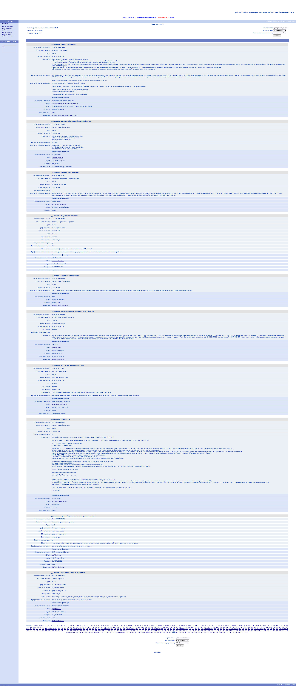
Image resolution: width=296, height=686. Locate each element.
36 (119, 625)
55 (163, 625)
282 (49, 630)
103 (277, 625)
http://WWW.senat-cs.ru (59, 360)
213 (96, 629)
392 (170, 632)
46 (142, 625)
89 (242, 625)
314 (149, 630)
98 (263, 625)
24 (92, 625)
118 (61, 627)
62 (179, 625)
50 (152, 625)
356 (280, 630)
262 (249, 629)
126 (86, 627)
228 (143, 629)
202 (62, 629)
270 (274, 629)
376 (120, 632)
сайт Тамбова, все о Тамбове (146, 17)
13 (66, 625)
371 (105, 632)
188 (280, 627)
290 (74, 630)
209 (84, 629)
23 (89, 625)
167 (214, 627)
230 (149, 629)
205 (71, 629)
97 (260, 625)
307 (127, 630)
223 (127, 629)
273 (283, 629)
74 (207, 625)
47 (145, 625)
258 (236, 629)
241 (183, 629)
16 (73, 625)
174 (236, 627)
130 (98, 627)
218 (112, 629)
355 (277, 630)
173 (233, 627)
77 (214, 625)
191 (27, 629)
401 (198, 632)
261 (246, 629)
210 (87, 629)
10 (59, 625)
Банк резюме (6, 34)
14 (68, 625)
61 (177, 625)
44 (138, 625)
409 (223, 632)
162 (198, 627)
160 (192, 627)
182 (261, 627)
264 (255, 629)
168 (217, 627)
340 (230, 630)
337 (221, 630)
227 (140, 629)
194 (37, 629)
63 (182, 625)
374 (114, 632)
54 (161, 625)
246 (199, 629)
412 (233, 632)
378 (127, 632)
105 (283, 625)
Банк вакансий (7, 28)
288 (68, 630)
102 (274, 625)
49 (149, 625)
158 (186, 627)
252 (218, 629)
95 (256, 625)
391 (167, 632)
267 (265, 629)
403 (205, 632)
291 (77, 630)
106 (286, 625)
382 (139, 632)
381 (136, 632)
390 (164, 632)
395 (180, 632)
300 (105, 630)
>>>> (246, 632)
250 (211, 629)
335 (215, 630)
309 (134, 630)
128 (92, 627)
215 (102, 629)
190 (286, 627)
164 (205, 627)
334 (211, 630)
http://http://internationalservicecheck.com (64, 115)
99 (265, 625)
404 (208, 632)
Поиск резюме (7, 33)
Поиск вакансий (7, 27)
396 (183, 632)
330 (199, 630)
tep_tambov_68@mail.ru (59, 404)
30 (105, 625)
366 (89, 632)
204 (68, 629)
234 (161, 629)
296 (93, 630)
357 (283, 630)
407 (217, 632)
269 (271, 629)
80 (221, 625)
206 (74, 629)
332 (205, 630)
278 (37, 630)
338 (224, 630)
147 (152, 627)
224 (130, 629)
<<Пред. (42, 625)
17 (75, 625)
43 (136, 625)
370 (102, 632)
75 (210, 625)
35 (117, 625)
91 (247, 625)
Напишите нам (5, 685)
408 (220, 632)
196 (43, 629)
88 (240, 625)
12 (64, 625)
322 (174, 630)
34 (115, 625)
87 (237, 625)
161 (195, 627)
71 (200, 625)
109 (34, 627)
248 (205, 629)
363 (80, 632)
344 (243, 630)
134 (111, 627)
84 (230, 625)
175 (239, 627)
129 (95, 627)
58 (170, 625)
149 (158, 627)
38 (124, 625)
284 (55, 630)
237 (171, 629)
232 (155, 629)
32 (110, 625)
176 (242, 627)
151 (164, 627)
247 (202, 629)
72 (203, 625)
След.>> (240, 632)
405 (211, 632)
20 (82, 625)
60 (175, 625)
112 (43, 627)
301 (109, 630)
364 (83, 632)
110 (37, 627)
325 (183, 630)
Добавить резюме (8, 36)
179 (251, 627)
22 (87, 625)
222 (124, 629)
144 (142, 627)
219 (115, 629)
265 (258, 629)
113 (46, 627)
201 (59, 629)
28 (101, 625)
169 (220, 627)
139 (127, 627)
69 (196, 625)
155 (177, 627)
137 (120, 627)
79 (219, 625)
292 (80, 630)
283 (52, 630)
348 (255, 630)
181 (258, 627)
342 (236, 630)
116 (55, 627)
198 (49, 629)
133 (108, 627)
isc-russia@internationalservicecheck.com (65, 103)
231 (152, 629)
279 (40, 630)
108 (31, 627)
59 (173, 625)
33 (112, 625)
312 (143, 630)
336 (218, 630)
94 (253, 625)
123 (77, 627)
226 (137, 629)
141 (133, 627)
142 (136, 627)
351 (265, 630)
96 (258, 625)
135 (114, 627)
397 (186, 632)
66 (189, 625)
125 (83, 627)
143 (139, 627)
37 (122, 625)
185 (270, 627)
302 (112, 630)
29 (103, 625)
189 (283, 627)
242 (186, 629)
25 (94, 625)
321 (171, 630)
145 (145, 627)
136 (117, 627)
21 (85, 625)
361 (73, 632)
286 (62, 630)
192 (30, 629)
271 (277, 629)
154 (173, 627)
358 (286, 630)
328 (193, 630)
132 (105, 627)
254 (224, 629)
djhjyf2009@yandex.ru (59, 204)
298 (99, 630)
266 (261, 629)
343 (240, 630)
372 (108, 632)
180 (255, 627)
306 (124, 630)
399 (192, 632)
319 (165, 630)
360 (70, 632)
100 (268, 625)
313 (146, 630)
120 (67, 627)
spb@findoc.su (56, 555)
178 (248, 627)
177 (245, 627)
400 (195, 632)
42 (133, 625)
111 (40, 627)
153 (170, 627)
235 (165, 629)
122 (73, 627)
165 (208, 627)
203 (65, 629)
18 (78, 625)
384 (145, 632)
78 (216, 625)
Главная (5, 24)
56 (166, 625)
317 (158, 630)
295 (90, 630)
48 (147, 625)
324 (180, 630)
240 (180, 629)
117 (58, 627)
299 (102, 630)
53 (159, 625)
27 (99, 625)
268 (268, 629)
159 (189, 627)
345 (246, 630)
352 (268, 630)
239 (177, 629)
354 (274, 630)
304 (118, 630)
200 (55, 629)
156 (180, 627)
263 (252, 629)
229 (146, 629)
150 (161, 627)
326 (186, 630)
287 (65, 630)
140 (130, 627)
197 (46, 629)
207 (77, 629)
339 (227, 630)
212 (93, 629)
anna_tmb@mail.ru (58, 261)
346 (249, 630)
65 (186, 625)
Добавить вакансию (8, 30)
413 (236, 632)
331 (202, 630)
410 (226, 632)
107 (28, 627)
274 (286, 629)
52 (156, 625)
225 (133, 629)
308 (130, 630)
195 (40, 629)
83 (228, 625)
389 (161, 632)
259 (240, 629)
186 (273, 627)
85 (233, 625)
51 (154, 625)
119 (64, 627)
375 (117, 632)
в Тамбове (166, 17)
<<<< (36, 625)
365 (86, 632)
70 (198, 625)
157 (183, 627)
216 (105, 629)
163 (201, 627)
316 (155, 630)
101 (271, 625)
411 (230, 632)
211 (90, 629)
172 (230, 627)
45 (140, 625)
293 (84, 630)
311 (140, 630)
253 (221, 629)
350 (261, 630)
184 (267, 627)
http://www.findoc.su (58, 567)
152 (167, 627)
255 (227, 629)
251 (215, 629)
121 (70, 627)
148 (155, 627)
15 (71, 625)
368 (95, 632)
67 (191, 625)
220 (118, 629)
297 (96, 630)
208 (80, 629)
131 (102, 627)
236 (168, 629)
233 (158, 629)
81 (223, 625)
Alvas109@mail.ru (57, 158)
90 (244, 625)
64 (184, 625)
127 (89, 627)
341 (233, 630)
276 (30, 630)
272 (280, 629)
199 (52, 629)
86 (235, 625)
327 (190, 630)
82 (226, 625)
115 (52, 627)
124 (80, 627)
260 (243, 629)
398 (189, 632)
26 (96, 625)
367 (92, 632)
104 (280, 625)
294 (87, 630)
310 (137, 630)
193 (34, 629)
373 (111, 632)
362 (77, 632)
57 (168, 625)
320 (168, 630)
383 (142, 632)
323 (177, 630)
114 (49, 627)
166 (211, 627)
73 (205, 625)
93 (251, 625)
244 (193, 629)
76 (212, 625)
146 (148, 627)
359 (67, 632)
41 (131, 625)
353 (271, 630)
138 (123, 627)
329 (196, 630)
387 (155, 632)
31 (108, 625)
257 (233, 629)
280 (43, 630)
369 (98, 632)
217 (108, 629)
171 (226, 627)
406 (214, 632)
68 (193, 625)
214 (99, 629)
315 (152, 630)
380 (133, 632)
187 (276, 627)
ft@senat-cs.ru (56, 347)
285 (59, 630)
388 (158, 632)
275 (27, 630)
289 (71, 630)
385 (148, 632)
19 (80, 625)
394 (177, 632)
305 (121, 630)
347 (252, 630)
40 (129, 625)
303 (115, 630)
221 (121, 629)
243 (190, 629)
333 (208, 630)
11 (62, 625)
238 (174, 629)
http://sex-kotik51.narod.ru (60, 306)
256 (230, 629)
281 (46, 630)
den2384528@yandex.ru (59, 501)
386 (152, 632)
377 (123, 632)
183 (264, 627)
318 (161, 630)
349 (258, 630)
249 (208, 629)
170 (223, 627)
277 (34, 630)
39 (126, 625)
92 (249, 625)
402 (201, 632)
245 (196, 629)
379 (130, 632)
